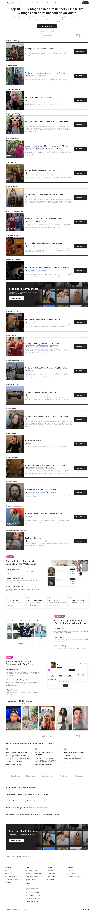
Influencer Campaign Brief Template (32, 888)
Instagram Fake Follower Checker (34, 873)
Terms (19, 909)
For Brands (30, 2)
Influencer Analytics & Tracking (33, 895)
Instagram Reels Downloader (33, 898)
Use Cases (40, 2)
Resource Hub (8, 873)
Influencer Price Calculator (32, 870)
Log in (78, 3)
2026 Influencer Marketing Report (13, 879)
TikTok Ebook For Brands (11, 876)
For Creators (56, 2)
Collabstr (8, 856)
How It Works (71, 873)
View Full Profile (80, 51)
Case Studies (8, 882)
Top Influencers (16, 856)
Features (21, 2)
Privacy (15, 909)
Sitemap (25, 909)
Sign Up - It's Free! (47, 26)
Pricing (48, 2)
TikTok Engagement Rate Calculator (32, 884)
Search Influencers (16, 298)
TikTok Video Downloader (32, 901)
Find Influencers (51, 870)
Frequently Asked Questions (75, 876)
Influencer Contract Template (33, 892)
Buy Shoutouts (50, 879)
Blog (6, 870)
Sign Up (85, 3)
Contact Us (71, 870)
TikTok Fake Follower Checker (33, 876)
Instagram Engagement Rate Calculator (33, 880)
